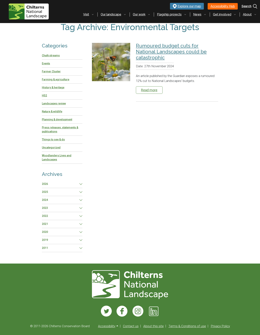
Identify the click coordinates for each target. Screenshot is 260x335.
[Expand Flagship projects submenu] (185, 14)
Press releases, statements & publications (60, 129)
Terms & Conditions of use (187, 326)
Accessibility (106, 326)
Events (46, 63)
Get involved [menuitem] (222, 14)
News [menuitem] (197, 14)
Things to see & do (53, 139)
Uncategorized (51, 147)
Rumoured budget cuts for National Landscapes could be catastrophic (171, 51)
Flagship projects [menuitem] (169, 14)
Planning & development (57, 119)
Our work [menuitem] (139, 14)
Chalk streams (51, 55)
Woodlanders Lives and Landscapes (56, 157)
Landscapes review (54, 103)
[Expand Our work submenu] (149, 14)
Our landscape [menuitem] (111, 14)
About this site (153, 326)
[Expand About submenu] (255, 14)
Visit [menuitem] (86, 14)
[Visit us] (106, 311)
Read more (149, 90)
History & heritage (53, 87)
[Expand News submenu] (205, 14)
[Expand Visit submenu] (93, 14)
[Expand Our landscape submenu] (125, 14)
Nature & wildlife (52, 111)
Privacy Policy (220, 326)
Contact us (131, 326)
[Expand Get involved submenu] (235, 14)
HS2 (44, 95)
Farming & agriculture (55, 79)
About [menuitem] (247, 14)
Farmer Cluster (51, 71)
